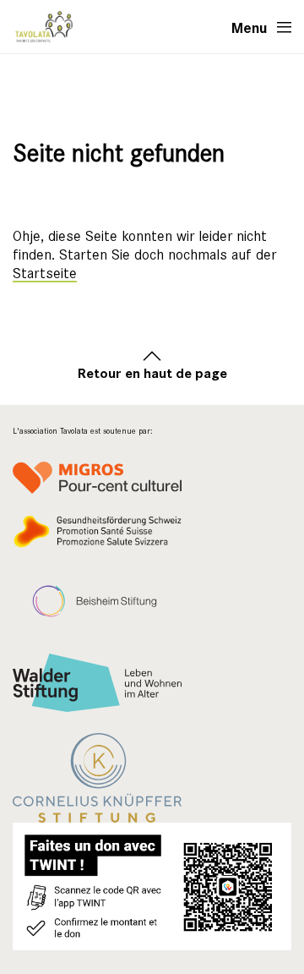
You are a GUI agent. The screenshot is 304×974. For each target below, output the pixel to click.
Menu (249, 27)
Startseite (45, 273)
